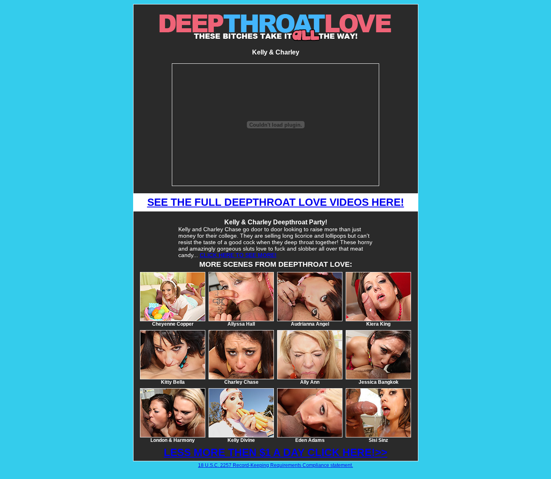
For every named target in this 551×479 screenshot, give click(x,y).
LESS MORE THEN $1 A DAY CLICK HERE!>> (275, 452)
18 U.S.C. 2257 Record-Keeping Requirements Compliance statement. (275, 465)
